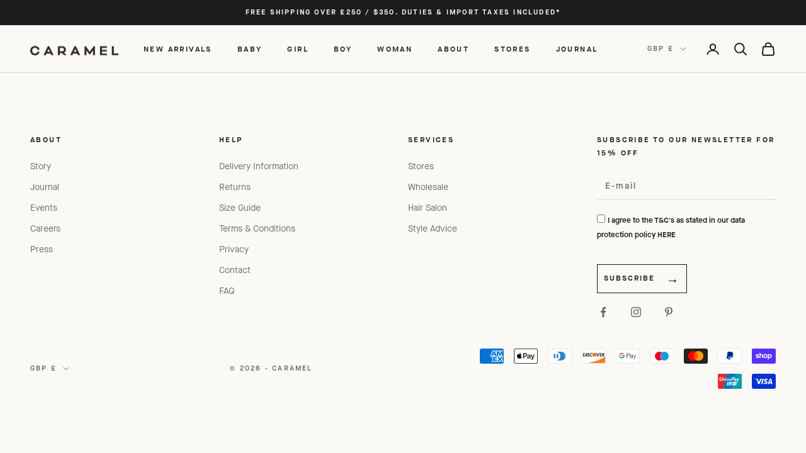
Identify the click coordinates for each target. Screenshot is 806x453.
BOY (343, 49)
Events (43, 208)
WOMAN (394, 49)
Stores (421, 166)
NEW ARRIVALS (178, 49)
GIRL (298, 49)
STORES (512, 49)
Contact (235, 270)
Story (40, 166)
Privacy (234, 249)
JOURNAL (577, 49)
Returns (235, 187)
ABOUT (453, 49)
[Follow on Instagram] (636, 312)
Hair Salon (427, 208)
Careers (45, 229)
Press (41, 249)
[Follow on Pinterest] (668, 312)
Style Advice (432, 229)
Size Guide (240, 208)
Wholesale (428, 187)
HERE (666, 235)
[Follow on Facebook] (603, 312)
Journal (44, 187)
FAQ (227, 291)
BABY (250, 49)
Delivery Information (258, 166)
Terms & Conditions (257, 229)
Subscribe (629, 278)
